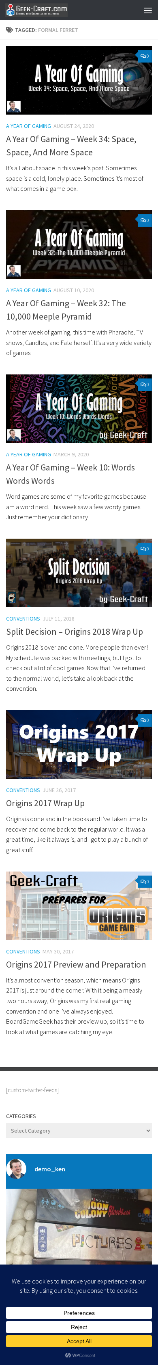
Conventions (23, 618)
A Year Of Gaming (28, 126)
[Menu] (148, 10)
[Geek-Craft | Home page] (46, 10)
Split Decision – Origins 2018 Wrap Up (74, 631)
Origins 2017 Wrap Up (45, 803)
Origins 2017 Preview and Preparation (76, 964)
